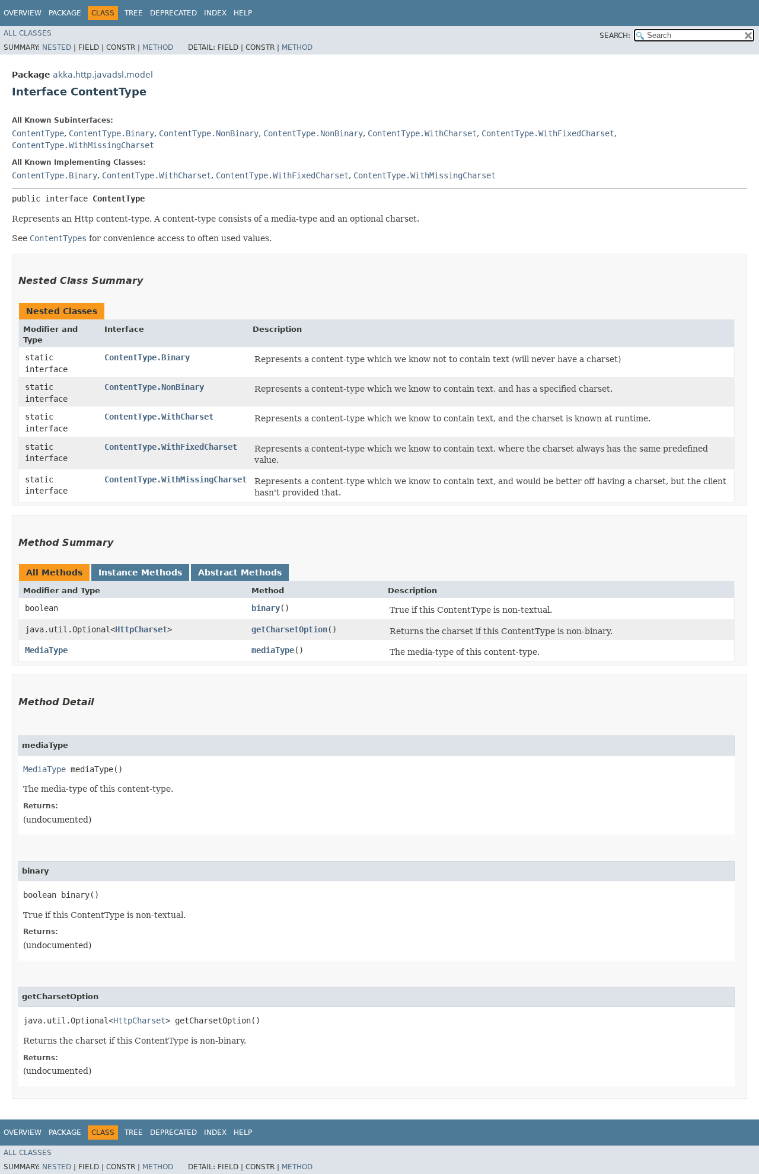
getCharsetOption (289, 629)
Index (215, 13)
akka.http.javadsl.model (103, 74)
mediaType (272, 650)
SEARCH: (614, 35)
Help (243, 13)
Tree (134, 13)
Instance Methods (140, 572)
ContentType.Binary (111, 133)
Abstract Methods (240, 572)
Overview (23, 13)
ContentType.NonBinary (209, 133)
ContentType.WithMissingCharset (83, 145)
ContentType (38, 133)
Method (157, 47)
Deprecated (173, 13)
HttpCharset (141, 629)
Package (65, 13)
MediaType (46, 650)
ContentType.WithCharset (422, 133)
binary (265, 608)
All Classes (28, 33)
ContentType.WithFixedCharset (547, 133)
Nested (56, 47)
